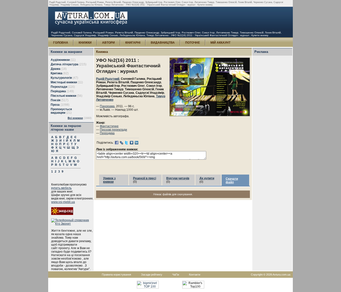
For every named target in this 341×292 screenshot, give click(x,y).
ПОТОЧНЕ (192, 42)
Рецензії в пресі (144, 178)
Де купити (206, 178)
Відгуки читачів (177, 178)
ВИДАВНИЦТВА (163, 42)
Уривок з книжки (109, 180)
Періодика (107, 133)
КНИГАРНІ (132, 42)
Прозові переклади (113, 129)
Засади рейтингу (151, 274)
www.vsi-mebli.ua (63, 202)
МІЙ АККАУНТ (220, 42)
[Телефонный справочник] (72, 223)
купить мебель (61, 188)
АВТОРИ (108, 42)
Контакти (194, 274)
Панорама (107, 106)
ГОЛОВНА (60, 42)
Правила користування (116, 274)
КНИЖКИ (85, 42)
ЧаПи (175, 274)
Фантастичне (109, 126)
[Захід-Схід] (62, 214)
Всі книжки (75, 117)
